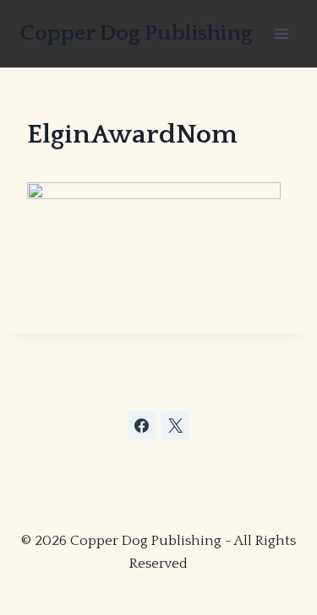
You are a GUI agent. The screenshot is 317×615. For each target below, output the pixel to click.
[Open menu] (281, 33)
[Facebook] (142, 425)
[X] (175, 425)
